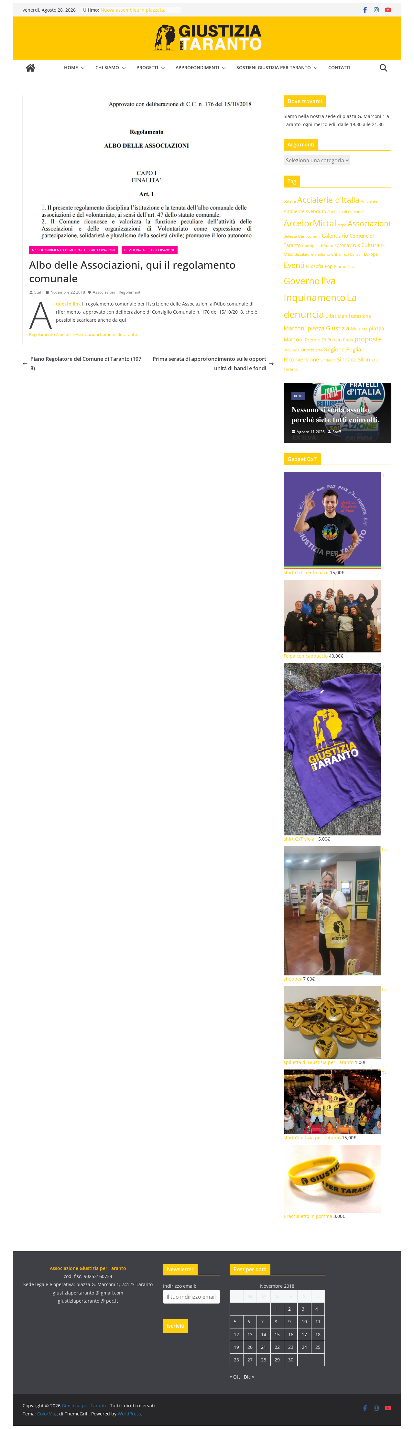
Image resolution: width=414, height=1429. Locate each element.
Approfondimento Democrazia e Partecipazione (74, 250)
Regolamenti (130, 292)
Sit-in (364, 359)
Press (348, 340)
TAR (374, 360)
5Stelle (290, 201)
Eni (334, 254)
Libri (330, 315)
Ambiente (369, 201)
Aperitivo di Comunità (346, 212)
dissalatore (304, 254)
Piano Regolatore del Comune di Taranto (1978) (85, 363)
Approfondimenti (197, 67)
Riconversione (301, 359)
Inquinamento (314, 297)
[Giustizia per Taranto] (30, 68)
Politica (369, 386)
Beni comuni (309, 236)
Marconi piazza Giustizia (316, 328)
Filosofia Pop (319, 266)
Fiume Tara (344, 266)
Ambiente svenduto (305, 211)
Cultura (370, 245)
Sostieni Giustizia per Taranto (273, 67)
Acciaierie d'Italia (328, 199)
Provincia (292, 350)
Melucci (359, 328)
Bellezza (290, 236)
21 (263, 1347)
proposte (368, 339)
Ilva (328, 280)
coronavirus (347, 245)
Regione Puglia (342, 349)
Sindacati (328, 360)
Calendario (335, 235)
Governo (302, 281)
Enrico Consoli (350, 254)
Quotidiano (312, 350)
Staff (38, 292)
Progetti (147, 67)
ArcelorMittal (310, 223)
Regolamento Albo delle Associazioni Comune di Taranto (83, 334)
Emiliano (322, 254)
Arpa (342, 224)
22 (277, 1347)
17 (304, 1334)
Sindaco (346, 359)
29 (277, 1360)
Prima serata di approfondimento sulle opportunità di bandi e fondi (209, 363)
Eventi (294, 265)
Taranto (291, 368)
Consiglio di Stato (317, 245)
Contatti (339, 67)
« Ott (235, 1377)
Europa (371, 254)
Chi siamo (107, 67)
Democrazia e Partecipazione (149, 250)
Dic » (249, 1377)
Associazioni (104, 292)
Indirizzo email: (179, 1286)
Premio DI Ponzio (323, 340)
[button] (81, 68)
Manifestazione (354, 316)
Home (71, 67)
